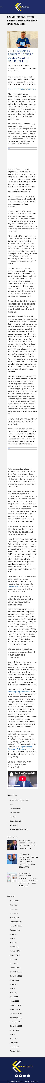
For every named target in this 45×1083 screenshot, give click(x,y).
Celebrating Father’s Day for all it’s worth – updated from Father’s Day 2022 (28, 859)
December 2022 (16, 1013)
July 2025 (13, 934)
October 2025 (15, 930)
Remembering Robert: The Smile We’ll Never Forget (27, 843)
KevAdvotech (13, 68)
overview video (13, 586)
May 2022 (13, 1038)
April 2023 (14, 997)
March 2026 (14, 917)
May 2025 (13, 942)
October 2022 (15, 1022)
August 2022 (14, 1030)
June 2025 (13, 938)
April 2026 (14, 913)
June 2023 (13, 988)
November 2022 (16, 1018)
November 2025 (16, 926)
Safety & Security (16, 821)
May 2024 (13, 959)
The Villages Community (19, 829)
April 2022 (14, 1043)
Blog (27, 65)
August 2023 (14, 980)
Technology (25, 68)
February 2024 (15, 967)
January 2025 (15, 955)
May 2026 (13, 909)
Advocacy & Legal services (19, 800)
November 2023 (16, 972)
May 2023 (13, 993)
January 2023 (15, 1009)
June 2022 (13, 1034)
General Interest (16, 808)
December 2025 (16, 922)
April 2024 (14, 963)
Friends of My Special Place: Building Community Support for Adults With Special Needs (28, 878)
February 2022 (15, 1051)
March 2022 (14, 1047)
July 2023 (13, 984)
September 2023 (16, 976)
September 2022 (16, 1026)
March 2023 (14, 1001)
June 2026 (13, 905)
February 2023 (15, 1005)
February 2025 (15, 951)
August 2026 (14, 901)
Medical (13, 817)
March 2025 (14, 947)
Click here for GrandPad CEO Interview (22, 89)
